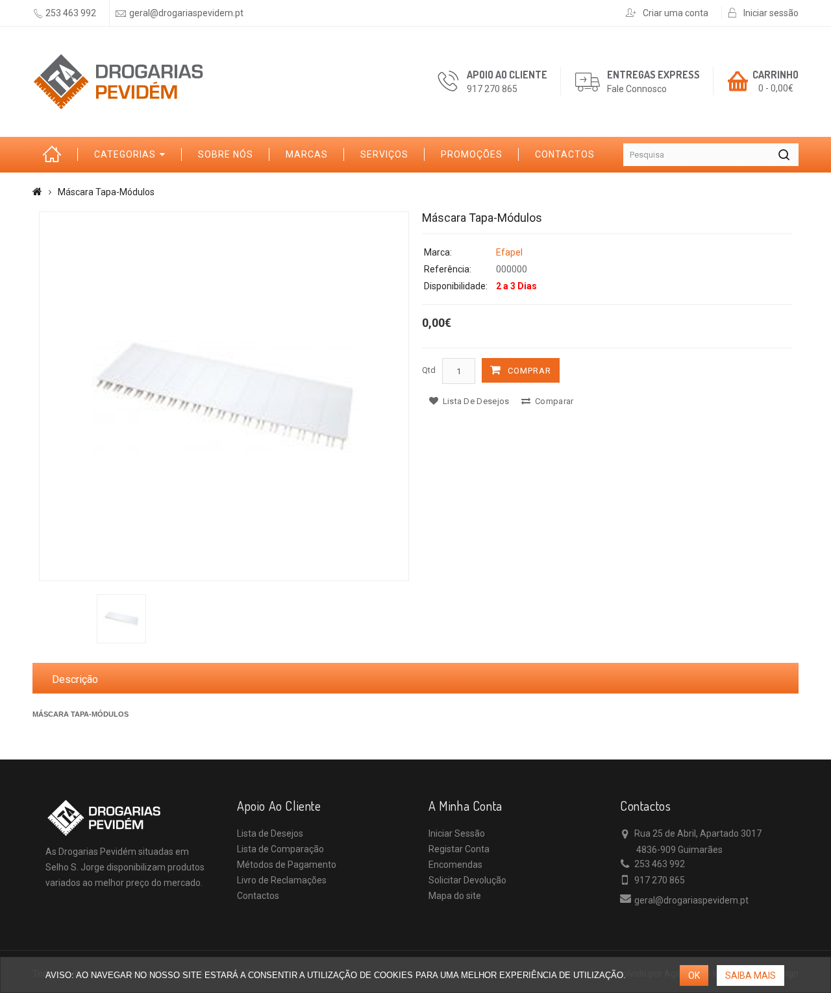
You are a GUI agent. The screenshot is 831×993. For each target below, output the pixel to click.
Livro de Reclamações (282, 880)
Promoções (471, 154)
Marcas (307, 154)
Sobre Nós (225, 154)
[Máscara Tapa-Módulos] (224, 396)
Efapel (509, 252)
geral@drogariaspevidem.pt (186, 13)
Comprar (529, 371)
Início (55, 155)
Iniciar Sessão (456, 833)
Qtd (429, 370)
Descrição (75, 679)
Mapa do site (454, 896)
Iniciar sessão (771, 13)
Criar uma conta (675, 13)
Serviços (384, 154)
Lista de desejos (474, 401)
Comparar (553, 401)
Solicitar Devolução (467, 880)
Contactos (565, 154)
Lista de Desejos (270, 833)
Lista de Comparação (280, 849)
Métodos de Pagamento (286, 864)
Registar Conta (459, 849)
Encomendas (455, 864)
